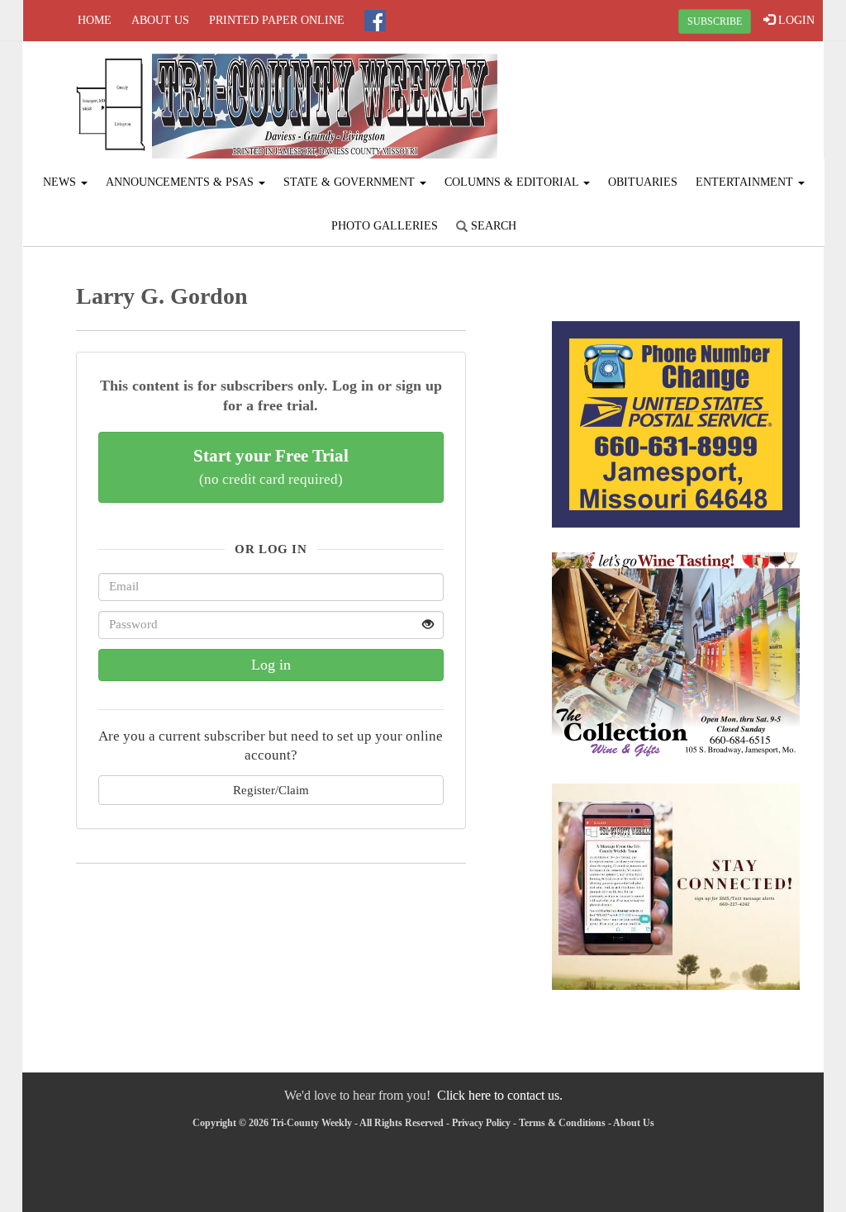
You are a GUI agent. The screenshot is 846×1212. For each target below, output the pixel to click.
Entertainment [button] (746, 182)
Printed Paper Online (277, 20)
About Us (160, 20)
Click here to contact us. (500, 1095)
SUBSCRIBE (714, 21)
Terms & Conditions (562, 1123)
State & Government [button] (350, 182)
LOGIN (795, 20)
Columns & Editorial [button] (513, 182)
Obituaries (642, 182)
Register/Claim (271, 790)
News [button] (61, 182)
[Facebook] (375, 20)
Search (492, 226)
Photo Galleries (384, 226)
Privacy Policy (481, 1123)
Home (95, 20)
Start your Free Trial (271, 466)
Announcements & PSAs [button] (181, 182)
